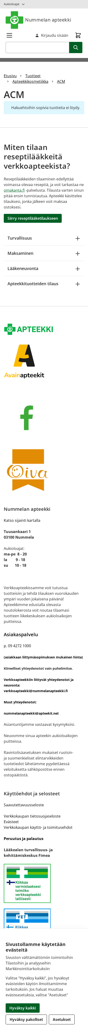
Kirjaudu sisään (54, 35)
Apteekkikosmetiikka (30, 81)
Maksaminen (20, 253)
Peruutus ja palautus (23, 838)
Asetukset (62, 1019)
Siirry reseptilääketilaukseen (33, 218)
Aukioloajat (11, 4)
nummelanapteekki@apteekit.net (31, 713)
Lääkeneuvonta (23, 268)
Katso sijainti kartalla (22, 520)
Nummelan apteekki (48, 20)
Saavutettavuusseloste (24, 804)
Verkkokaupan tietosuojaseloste (32, 816)
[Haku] (75, 47)
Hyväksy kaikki (22, 1008)
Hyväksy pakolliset (26, 1019)
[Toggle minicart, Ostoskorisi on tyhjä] (78, 35)
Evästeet (11, 821)
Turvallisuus (20, 238)
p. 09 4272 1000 (17, 645)
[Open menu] (9, 35)
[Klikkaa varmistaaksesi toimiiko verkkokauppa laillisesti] (44, 883)
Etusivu (10, 75)
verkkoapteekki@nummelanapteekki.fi (36, 691)
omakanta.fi (14, 190)
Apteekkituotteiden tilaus (33, 283)
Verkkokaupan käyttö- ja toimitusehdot (38, 827)
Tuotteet (33, 75)
